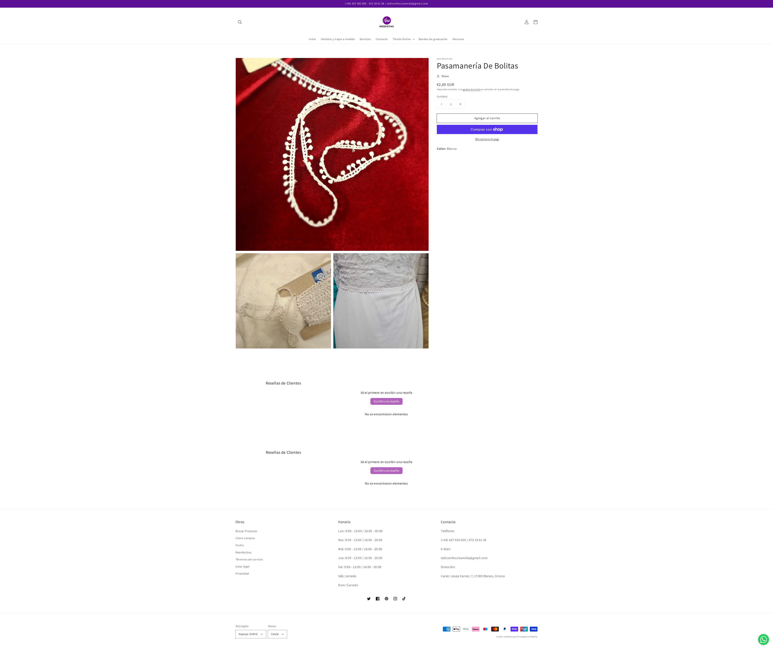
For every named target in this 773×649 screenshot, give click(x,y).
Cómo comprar (245, 538)
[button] (240, 22)
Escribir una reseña (386, 401)
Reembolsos (244, 552)
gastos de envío (472, 89)
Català (275, 634)
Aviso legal (243, 566)
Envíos (240, 545)
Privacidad (242, 573)
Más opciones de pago (487, 139)
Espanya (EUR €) (248, 634)
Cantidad (442, 96)
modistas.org (510, 636)
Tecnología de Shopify (526, 636)
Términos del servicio (249, 559)
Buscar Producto (246, 531)
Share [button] (445, 76)
